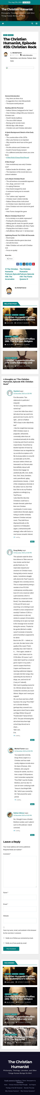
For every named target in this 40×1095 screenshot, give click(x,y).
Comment (7, 854)
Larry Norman (22, 58)
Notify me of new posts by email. (16, 943)
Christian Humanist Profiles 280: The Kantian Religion (20, 340)
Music (5, 35)
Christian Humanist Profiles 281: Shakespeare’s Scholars (20, 318)
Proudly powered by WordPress (13, 1080)
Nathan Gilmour (19, 813)
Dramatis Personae (29, 1088)
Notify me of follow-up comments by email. (19, 938)
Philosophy (8, 336)
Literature (15, 314)
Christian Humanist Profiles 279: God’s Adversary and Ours (20, 362)
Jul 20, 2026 (10, 1022)
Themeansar (20, 1082)
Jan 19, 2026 (10, 1042)
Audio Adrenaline (27, 55)
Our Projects (32, 1084)
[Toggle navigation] (37, 23)
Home (5, 1084)
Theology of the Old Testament (14, 1088)
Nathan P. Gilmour (22, 323)
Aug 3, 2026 (10, 982)
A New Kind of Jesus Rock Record (17, 157)
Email (5, 904)
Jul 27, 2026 (10, 1002)
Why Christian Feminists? (12, 1091)
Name (5, 892)
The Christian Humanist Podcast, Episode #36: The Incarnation (12, 274)
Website (6, 916)
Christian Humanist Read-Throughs (18, 1084)
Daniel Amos (14, 58)
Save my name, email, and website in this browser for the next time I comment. (19, 932)
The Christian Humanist (17, 9)
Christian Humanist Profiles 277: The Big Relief (20, 1038)
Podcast (10, 35)
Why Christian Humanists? (28, 1091)
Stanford (16, 391)
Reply (32, 541)
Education (8, 314)
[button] (32, 23)
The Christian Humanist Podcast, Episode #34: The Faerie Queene (27, 274)
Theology (14, 357)
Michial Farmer (17, 53)
